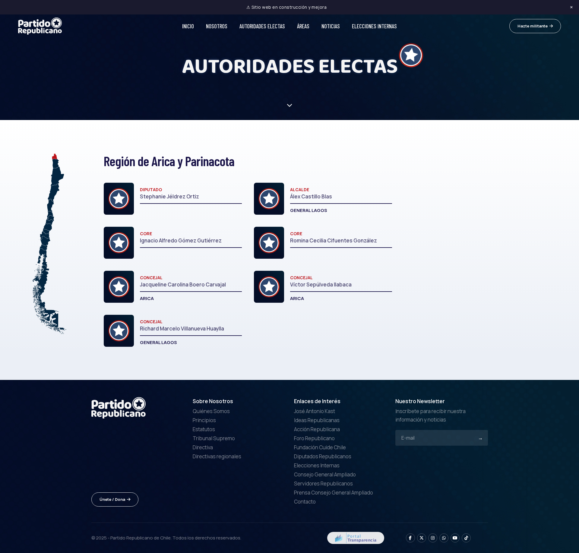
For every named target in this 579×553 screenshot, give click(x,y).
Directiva (203, 447)
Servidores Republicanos (323, 483)
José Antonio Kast (314, 411)
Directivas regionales (217, 456)
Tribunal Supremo (214, 438)
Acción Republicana (317, 429)
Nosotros (216, 26)
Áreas (303, 26)
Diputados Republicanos (322, 456)
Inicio (188, 26)
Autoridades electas (262, 26)
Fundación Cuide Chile (320, 447)
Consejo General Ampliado (325, 474)
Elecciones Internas (374, 26)
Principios (204, 420)
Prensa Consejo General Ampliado (333, 492)
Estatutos (204, 429)
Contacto (305, 501)
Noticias (330, 26)
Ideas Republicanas (317, 420)
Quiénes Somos (211, 411)
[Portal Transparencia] (355, 537)
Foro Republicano (314, 438)
